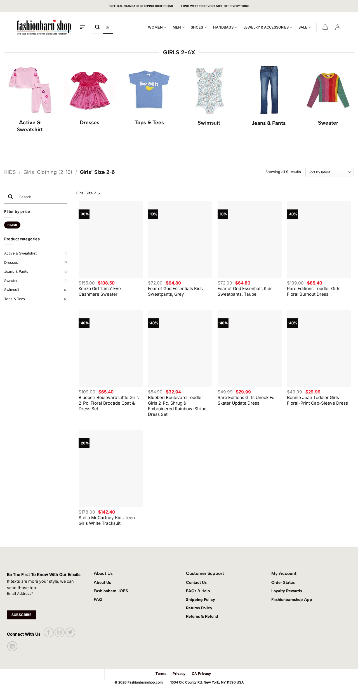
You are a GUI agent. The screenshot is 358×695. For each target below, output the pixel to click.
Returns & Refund (202, 616)
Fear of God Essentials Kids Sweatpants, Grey (175, 291)
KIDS (10, 172)
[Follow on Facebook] (48, 632)
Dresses (11, 262)
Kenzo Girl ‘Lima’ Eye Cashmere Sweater (100, 291)
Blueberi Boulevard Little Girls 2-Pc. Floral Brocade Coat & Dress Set (109, 403)
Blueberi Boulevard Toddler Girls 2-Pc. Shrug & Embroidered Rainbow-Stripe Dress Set (177, 406)
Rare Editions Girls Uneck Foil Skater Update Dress (247, 400)
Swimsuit (11, 290)
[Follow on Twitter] (70, 632)
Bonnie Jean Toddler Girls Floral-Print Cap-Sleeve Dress (317, 400)
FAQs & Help (198, 590)
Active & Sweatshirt (20, 253)
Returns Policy (199, 607)
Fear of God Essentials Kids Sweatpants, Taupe (245, 291)
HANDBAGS (223, 27)
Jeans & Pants (16, 271)
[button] (82, 27)
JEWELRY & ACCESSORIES (266, 27)
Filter (12, 224)
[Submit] (97, 27)
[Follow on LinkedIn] (12, 646)
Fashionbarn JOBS (111, 590)
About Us (102, 582)
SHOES (197, 27)
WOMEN (155, 27)
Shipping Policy (200, 599)
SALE (302, 27)
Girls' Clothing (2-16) (47, 172)
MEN (177, 27)
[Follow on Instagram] (59, 632)
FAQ (98, 599)
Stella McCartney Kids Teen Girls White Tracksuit (107, 520)
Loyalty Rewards (286, 590)
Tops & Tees (14, 299)
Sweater (11, 281)
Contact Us (196, 582)
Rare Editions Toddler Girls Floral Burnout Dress (313, 291)
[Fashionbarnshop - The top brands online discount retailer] (44, 27)
